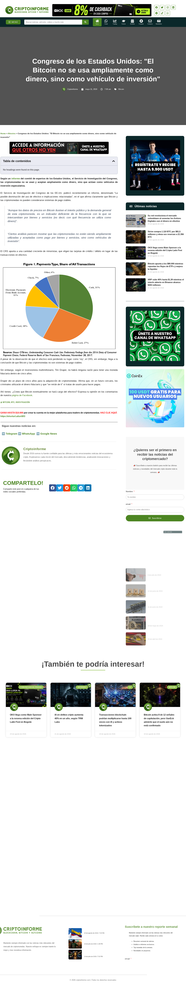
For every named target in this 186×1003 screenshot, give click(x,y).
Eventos (132, 24)
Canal (106, 24)
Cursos (124, 24)
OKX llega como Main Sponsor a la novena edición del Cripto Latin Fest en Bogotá (165, 250)
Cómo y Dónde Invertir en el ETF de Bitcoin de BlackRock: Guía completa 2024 (165, 592)
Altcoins (12, 134)
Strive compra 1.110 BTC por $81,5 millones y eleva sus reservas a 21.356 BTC (166, 234)
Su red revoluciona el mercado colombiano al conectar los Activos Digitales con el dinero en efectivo (164, 218)
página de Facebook (22, 395)
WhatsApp (29, 433)
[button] (113, 161)
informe (15, 178)
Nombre (129, 491)
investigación (23, 402)
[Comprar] (141, 21)
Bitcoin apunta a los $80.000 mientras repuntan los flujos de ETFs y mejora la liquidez (165, 266)
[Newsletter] (159, 21)
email (128, 504)
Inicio (97, 24)
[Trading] (115, 21)
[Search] (85, 22)
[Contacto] (150, 21)
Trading (115, 24)
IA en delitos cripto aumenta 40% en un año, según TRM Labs (69, 718)
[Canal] (106, 21)
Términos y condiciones (103, 988)
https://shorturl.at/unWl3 (12, 416)
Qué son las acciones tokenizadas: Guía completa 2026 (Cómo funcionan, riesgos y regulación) (99, 954)
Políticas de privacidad (82, 988)
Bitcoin (121, 89)
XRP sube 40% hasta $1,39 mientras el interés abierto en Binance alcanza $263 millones (166, 282)
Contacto (150, 24)
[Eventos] (132, 21)
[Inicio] (97, 21)
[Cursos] (123, 21)
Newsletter (159, 24)
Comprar (141, 24)
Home (3, 134)
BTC (13, 402)
